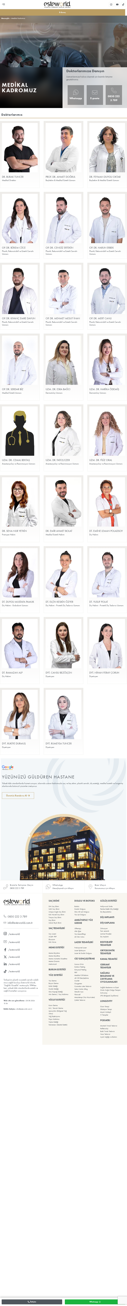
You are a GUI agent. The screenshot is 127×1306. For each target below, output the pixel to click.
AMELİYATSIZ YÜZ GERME (83, 921)
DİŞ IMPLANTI (107, 917)
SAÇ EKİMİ (54, 900)
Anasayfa (5, 18)
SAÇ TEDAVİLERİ (57, 928)
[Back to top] (63, 1302)
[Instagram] (111, 4)
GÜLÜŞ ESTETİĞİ (108, 900)
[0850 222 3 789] (113, 90)
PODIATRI (105, 1020)
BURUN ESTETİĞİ (57, 969)
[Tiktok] (123, 4)
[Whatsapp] (75, 92)
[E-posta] (94, 92)
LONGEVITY (106, 1001)
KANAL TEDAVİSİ (108, 958)
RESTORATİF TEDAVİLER (106, 943)
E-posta (94, 98)
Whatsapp (75, 98)
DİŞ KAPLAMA (107, 922)
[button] (3, 4)
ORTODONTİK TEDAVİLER (107, 952)
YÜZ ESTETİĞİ (56, 975)
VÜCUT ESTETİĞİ (57, 999)
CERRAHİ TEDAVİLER (105, 966)
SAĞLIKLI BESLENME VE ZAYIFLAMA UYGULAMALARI (108, 977)
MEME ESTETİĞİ (56, 947)
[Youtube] (117, 4)
